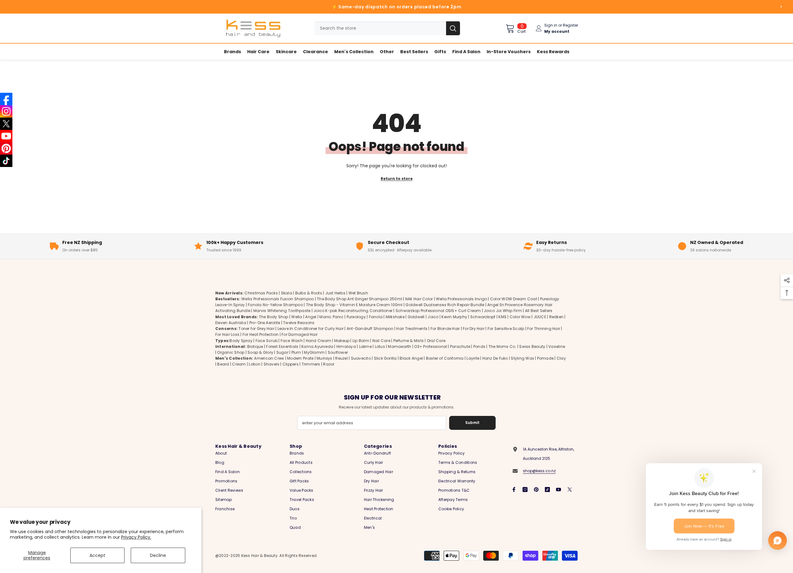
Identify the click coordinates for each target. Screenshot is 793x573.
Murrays (324, 358)
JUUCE (540, 316)
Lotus (380, 346)
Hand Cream (318, 340)
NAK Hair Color (419, 298)
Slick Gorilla (385, 358)
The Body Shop (273, 316)
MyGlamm (314, 352)
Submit (472, 422)
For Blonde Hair (445, 328)
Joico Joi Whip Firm (503, 310)
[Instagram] (525, 489)
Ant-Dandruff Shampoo (370, 328)
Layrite (473, 358)
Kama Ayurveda (317, 346)
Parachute (460, 346)
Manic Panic (331, 316)
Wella (296, 316)
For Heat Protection (261, 334)
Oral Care (436, 340)
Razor (328, 364)
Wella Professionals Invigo (461, 298)
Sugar (282, 352)
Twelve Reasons (298, 322)
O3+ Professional (430, 346)
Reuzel (341, 358)
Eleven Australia (230, 322)
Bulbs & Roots (308, 293)
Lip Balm (361, 340)
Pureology (356, 316)
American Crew (269, 358)
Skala (287, 293)
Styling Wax (522, 358)
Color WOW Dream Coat (513, 298)
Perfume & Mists (408, 340)
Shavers (272, 364)
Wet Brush (358, 293)
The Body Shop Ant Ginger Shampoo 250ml (359, 298)
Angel (310, 316)
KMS (502, 316)
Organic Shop (230, 352)
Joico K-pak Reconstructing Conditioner (352, 310)
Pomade (545, 358)
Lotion (254, 364)
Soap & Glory (260, 352)
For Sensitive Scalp (506, 328)
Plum (296, 352)
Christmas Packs (261, 293)
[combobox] (380, 28)
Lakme (365, 346)
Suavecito (361, 358)
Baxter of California (445, 358)
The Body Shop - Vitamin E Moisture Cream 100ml (354, 304)
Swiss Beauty (532, 346)
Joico (432, 316)
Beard (223, 364)
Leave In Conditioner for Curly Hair (311, 328)
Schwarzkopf (483, 316)
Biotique (255, 346)
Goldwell (416, 316)
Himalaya (346, 346)
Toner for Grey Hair (256, 328)
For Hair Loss (227, 334)
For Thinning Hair (543, 328)
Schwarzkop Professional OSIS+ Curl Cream (438, 310)
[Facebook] (514, 489)
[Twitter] (569, 489)
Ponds (479, 346)
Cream (239, 364)
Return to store (397, 178)
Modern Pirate (300, 358)
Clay (561, 358)
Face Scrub (267, 340)
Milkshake (395, 316)
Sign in (550, 25)
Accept (97, 555)
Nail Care (381, 340)
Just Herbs (335, 293)
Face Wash (292, 340)
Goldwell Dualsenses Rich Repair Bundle (444, 304)
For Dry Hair (473, 328)
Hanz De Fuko (495, 358)
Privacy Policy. (136, 537)
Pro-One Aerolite (264, 322)
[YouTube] (558, 489)
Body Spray (241, 340)
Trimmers (311, 364)
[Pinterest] (536, 489)
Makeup (341, 340)
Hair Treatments (411, 328)
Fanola (376, 316)
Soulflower (338, 352)
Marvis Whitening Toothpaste (281, 310)
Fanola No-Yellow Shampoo (275, 304)
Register (570, 25)
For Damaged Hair (300, 334)
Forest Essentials (282, 346)
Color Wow (520, 316)
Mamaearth (399, 346)
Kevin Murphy (454, 316)
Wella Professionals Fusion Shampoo (277, 298)
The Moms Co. (502, 346)
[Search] (387, 28)
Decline (158, 555)
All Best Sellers (539, 310)
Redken (556, 316)
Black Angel (411, 358)
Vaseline (556, 346)
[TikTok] (547, 489)
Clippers (291, 364)
